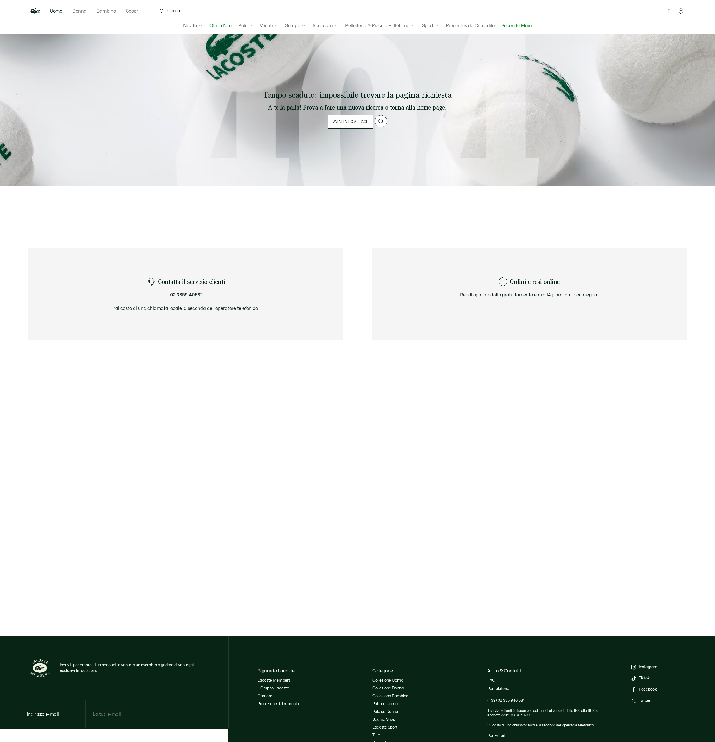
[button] (681, 11)
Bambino (106, 11)
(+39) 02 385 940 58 (505, 700)
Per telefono (498, 689)
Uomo (56, 11)
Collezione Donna (388, 688)
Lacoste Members (274, 680)
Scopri (132, 11)
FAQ (491, 680)
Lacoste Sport (384, 727)
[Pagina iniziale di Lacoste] (35, 11)
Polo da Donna (385, 712)
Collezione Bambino (390, 696)
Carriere (265, 696)
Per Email (496, 736)
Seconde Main (516, 25)
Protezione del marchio (278, 704)
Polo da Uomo (385, 704)
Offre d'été (220, 25)
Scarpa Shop (383, 719)
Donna (79, 11)
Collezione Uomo (387, 680)
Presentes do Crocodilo (470, 25)
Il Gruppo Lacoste (273, 688)
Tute (376, 735)
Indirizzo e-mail (43, 714)
